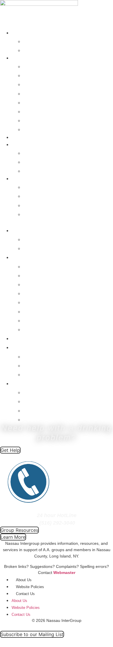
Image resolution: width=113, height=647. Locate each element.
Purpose (34, 195)
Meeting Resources (50, 84)
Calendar (35, 161)
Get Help (21, 32)
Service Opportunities (53, 120)
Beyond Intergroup (48, 129)
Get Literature (42, 93)
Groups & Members (31, 57)
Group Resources (47, 75)
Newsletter (37, 152)
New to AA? (39, 41)
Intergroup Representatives (61, 66)
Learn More (39, 213)
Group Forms (41, 102)
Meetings (21, 137)
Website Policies (30, 587)
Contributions (41, 111)
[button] (56, 221)
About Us (21, 178)
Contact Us (38, 186)
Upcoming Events (47, 170)
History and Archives (51, 205)
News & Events (27, 144)
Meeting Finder (44, 49)
